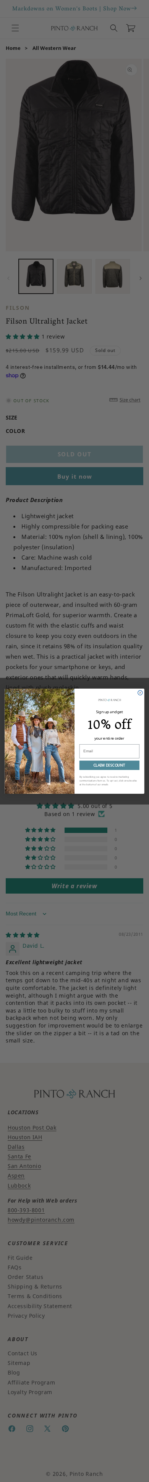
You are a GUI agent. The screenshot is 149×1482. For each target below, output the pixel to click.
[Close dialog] (140, 692)
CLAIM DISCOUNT (109, 764)
